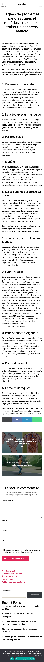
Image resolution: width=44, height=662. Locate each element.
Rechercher (6, 591)
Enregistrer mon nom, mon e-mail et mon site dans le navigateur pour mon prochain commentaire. (22, 551)
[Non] (41, 655)
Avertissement (8, 571)
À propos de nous (9, 576)
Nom (4, 521)
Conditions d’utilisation (12, 574)
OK (12, 659)
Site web (5, 540)
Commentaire (7, 501)
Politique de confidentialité (13, 582)
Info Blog (22, 4)
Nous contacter (8, 579)
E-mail (5, 530)
